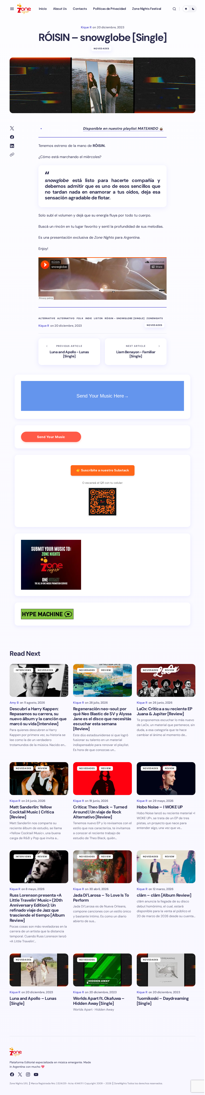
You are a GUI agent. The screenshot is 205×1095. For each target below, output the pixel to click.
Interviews (23, 670)
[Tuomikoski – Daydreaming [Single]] (166, 970)
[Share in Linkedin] (12, 145)
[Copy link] (12, 154)
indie (88, 318)
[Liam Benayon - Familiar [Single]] (136, 351)
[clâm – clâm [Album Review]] (166, 866)
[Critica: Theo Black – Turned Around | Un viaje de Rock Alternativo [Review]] (102, 778)
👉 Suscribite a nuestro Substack (102, 470)
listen (98, 318)
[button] (12, 8)
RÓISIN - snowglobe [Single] (125, 318)
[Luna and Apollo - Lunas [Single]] (69, 351)
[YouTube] (36, 1074)
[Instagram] (28, 1074)
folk (80, 318)
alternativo (66, 318)
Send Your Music (51, 437)
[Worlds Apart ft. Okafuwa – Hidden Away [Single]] (102, 970)
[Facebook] (12, 1074)
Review (106, 670)
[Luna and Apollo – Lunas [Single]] (39, 970)
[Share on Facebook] (12, 137)
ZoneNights (155, 318)
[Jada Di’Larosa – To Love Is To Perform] (102, 866)
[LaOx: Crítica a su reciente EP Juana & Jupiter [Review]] (166, 680)
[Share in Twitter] (12, 128)
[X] (20, 1074)
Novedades (101, 48)
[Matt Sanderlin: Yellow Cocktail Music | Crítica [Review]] (39, 778)
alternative (46, 318)
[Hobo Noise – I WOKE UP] (166, 778)
